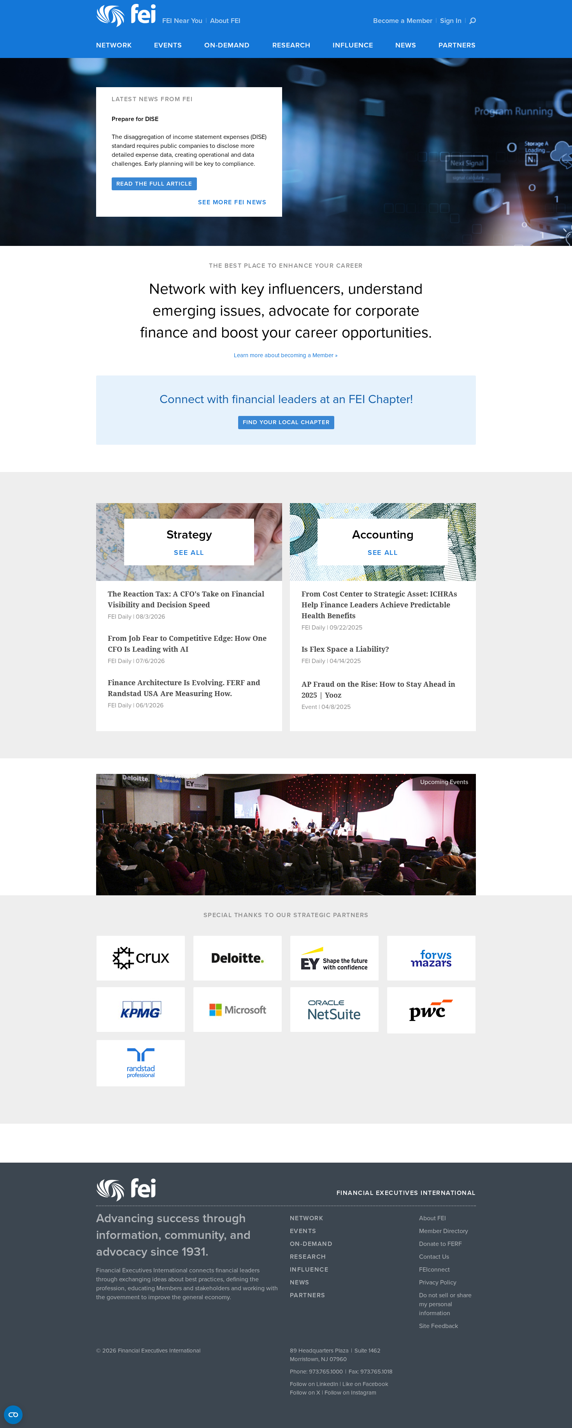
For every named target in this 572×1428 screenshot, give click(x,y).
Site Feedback (438, 1326)
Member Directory (443, 1231)
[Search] (472, 21)
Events (168, 45)
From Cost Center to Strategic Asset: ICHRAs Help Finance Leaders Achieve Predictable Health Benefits (379, 605)
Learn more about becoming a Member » (286, 355)
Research (291, 45)
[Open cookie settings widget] (13, 1414)
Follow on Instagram (350, 1392)
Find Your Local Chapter (286, 422)
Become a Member (402, 20)
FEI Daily (120, 617)
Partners (457, 45)
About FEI (225, 20)
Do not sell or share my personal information (445, 1304)
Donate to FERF (440, 1244)
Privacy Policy (437, 1282)
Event (309, 707)
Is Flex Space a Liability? (345, 649)
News (405, 45)
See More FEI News (232, 202)
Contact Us (434, 1257)
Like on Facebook (365, 1384)
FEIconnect (434, 1270)
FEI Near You (182, 20)
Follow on (303, 1392)
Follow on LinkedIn (314, 1384)
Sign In (450, 20)
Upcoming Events (444, 782)
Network (114, 45)
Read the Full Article (154, 183)
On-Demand (227, 45)
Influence (353, 45)
